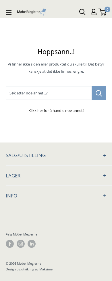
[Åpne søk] (82, 12)
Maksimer (46, 269)
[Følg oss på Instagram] (21, 244)
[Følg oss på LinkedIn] (32, 244)
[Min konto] (93, 12)
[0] (102, 12)
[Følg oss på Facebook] (10, 244)
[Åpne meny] (8, 12)
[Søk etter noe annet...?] (99, 93)
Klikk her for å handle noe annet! (56, 110)
